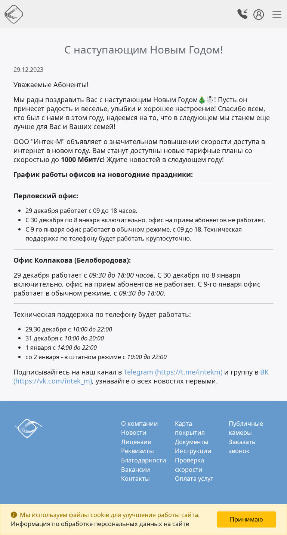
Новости (133, 432)
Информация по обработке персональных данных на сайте (100, 523)
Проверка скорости (189, 465)
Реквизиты (137, 450)
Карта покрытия (190, 428)
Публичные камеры (246, 428)
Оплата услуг (194, 478)
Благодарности (143, 460)
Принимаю (246, 519)
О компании (139, 423)
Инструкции (193, 450)
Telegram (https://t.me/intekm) (173, 371)
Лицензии (136, 441)
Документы (192, 441)
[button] (243, 15)
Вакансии (135, 469)
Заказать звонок (242, 446)
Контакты (135, 478)
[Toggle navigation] (275, 14)
